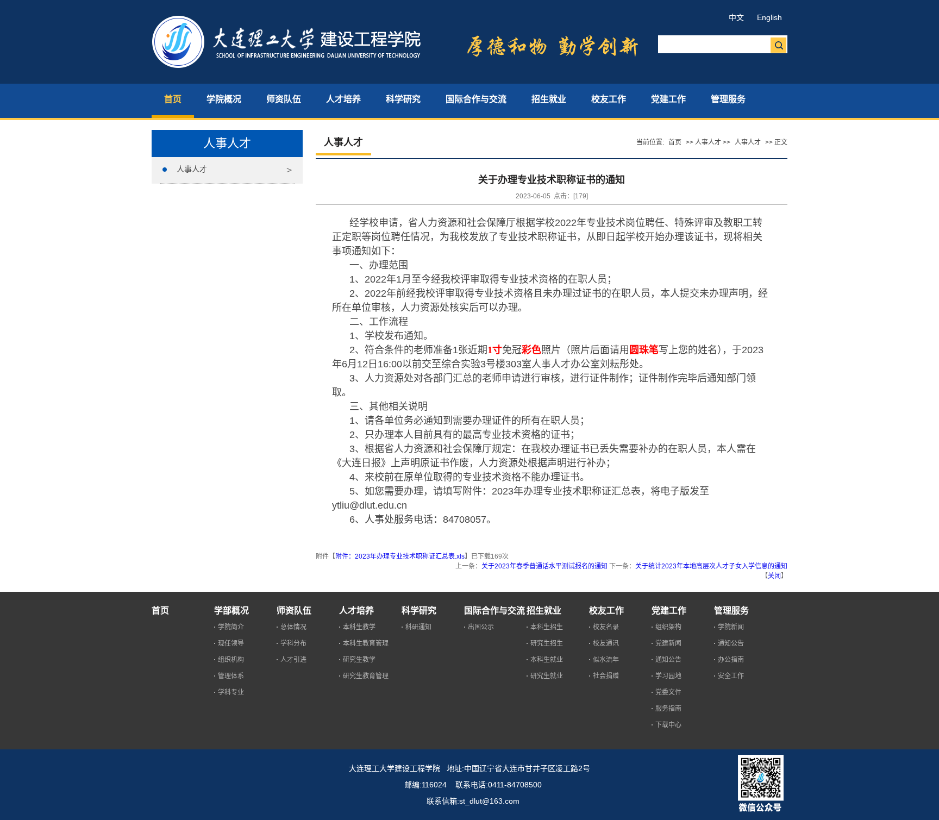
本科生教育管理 (366, 643)
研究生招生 (546, 643)
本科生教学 (359, 627)
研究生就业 (546, 676)
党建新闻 (668, 643)
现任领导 (231, 643)
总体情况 (293, 627)
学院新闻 (731, 627)
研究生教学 (359, 659)
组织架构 (668, 627)
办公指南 (731, 659)
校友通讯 (606, 643)
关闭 (774, 576)
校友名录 (606, 627)
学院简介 (231, 627)
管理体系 (231, 676)
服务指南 (668, 708)
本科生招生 (546, 627)
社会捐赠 (606, 676)
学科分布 (293, 643)
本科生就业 (546, 659)
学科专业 (231, 692)
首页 (674, 142)
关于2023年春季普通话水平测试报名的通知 (544, 566)
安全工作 (731, 676)
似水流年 (606, 659)
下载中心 (668, 725)
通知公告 (668, 659)
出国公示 (481, 627)
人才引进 (293, 659)
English (769, 17)
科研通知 (418, 627)
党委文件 (668, 692)
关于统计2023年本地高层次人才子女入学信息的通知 (711, 566)
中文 (736, 17)
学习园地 (668, 676)
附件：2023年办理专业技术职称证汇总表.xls (400, 556)
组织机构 (231, 659)
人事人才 (192, 169)
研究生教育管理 (366, 676)
